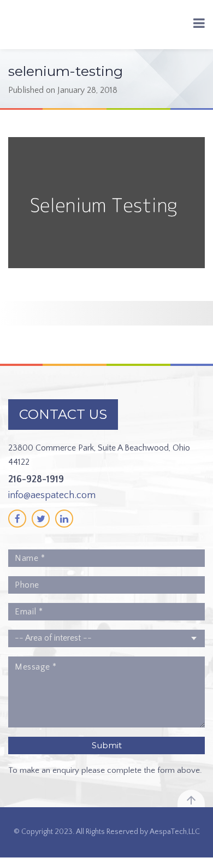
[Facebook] (17, 519)
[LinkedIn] (64, 519)
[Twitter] (41, 519)
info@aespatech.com (52, 495)
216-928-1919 (36, 479)
